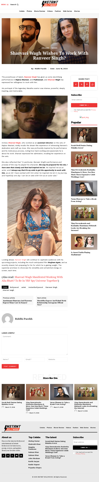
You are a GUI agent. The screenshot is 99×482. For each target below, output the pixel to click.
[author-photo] (3, 407)
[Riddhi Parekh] (7, 319)
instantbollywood (35, 287)
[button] (14, 4)
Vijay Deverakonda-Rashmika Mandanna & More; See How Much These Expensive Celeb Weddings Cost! (83, 173)
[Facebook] (75, 84)
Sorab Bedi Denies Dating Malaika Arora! (81, 146)
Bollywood (14, 287)
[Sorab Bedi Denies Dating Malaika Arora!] (84, 135)
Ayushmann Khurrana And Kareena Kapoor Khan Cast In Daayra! (17, 302)
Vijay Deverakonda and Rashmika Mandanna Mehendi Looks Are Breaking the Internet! (83, 227)
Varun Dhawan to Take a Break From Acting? (83, 200)
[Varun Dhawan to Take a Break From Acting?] (84, 188)
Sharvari (51, 80)
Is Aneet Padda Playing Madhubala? (80, 253)
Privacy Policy (80, 454)
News (54, 48)
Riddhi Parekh (40, 69)
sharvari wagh (8, 290)
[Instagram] (8, 456)
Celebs (45, 48)
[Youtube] (17, 456)
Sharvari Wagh (14, 143)
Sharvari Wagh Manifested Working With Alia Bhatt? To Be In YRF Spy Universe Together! (32, 278)
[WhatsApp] (92, 84)
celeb (23, 287)
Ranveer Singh (30, 77)
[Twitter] (81, 84)
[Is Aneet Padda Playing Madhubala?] (84, 242)
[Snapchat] (21, 456)
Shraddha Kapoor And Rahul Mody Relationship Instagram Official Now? (51, 303)
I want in (83, 105)
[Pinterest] (87, 84)
